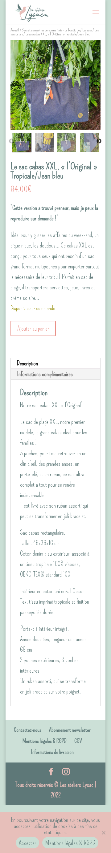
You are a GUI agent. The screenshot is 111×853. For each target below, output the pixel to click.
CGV (78, 741)
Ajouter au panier (33, 328)
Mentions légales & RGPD (45, 741)
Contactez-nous (27, 729)
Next (99, 141)
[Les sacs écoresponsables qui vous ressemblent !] (32, 11)
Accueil (14, 30)
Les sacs (87, 30)
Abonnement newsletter (70, 729)
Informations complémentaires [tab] (45, 374)
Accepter (27, 843)
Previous (11, 141)
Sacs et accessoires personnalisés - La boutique (51, 30)
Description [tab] (27, 363)
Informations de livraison (52, 752)
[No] (103, 833)
